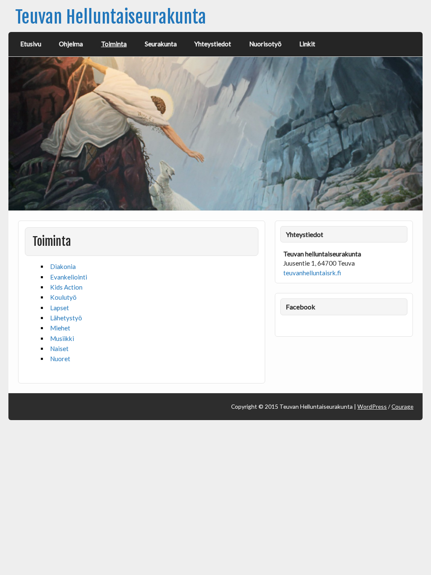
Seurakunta (161, 44)
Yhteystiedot (212, 44)
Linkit (307, 44)
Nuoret (60, 358)
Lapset (59, 307)
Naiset (59, 348)
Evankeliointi (68, 277)
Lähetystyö (66, 318)
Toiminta (114, 44)
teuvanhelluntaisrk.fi (312, 273)
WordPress (372, 406)
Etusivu (30, 44)
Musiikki (62, 338)
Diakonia (63, 266)
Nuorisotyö (265, 44)
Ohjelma (71, 44)
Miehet (60, 328)
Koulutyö (63, 297)
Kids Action (66, 287)
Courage (402, 406)
